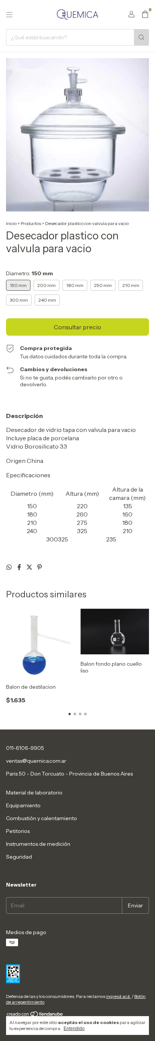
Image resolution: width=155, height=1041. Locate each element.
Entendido (74, 1028)
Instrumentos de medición (38, 844)
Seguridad (19, 856)
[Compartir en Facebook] (19, 567)
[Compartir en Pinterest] (39, 567)
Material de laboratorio (34, 792)
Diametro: (29, 273)
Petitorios (18, 831)
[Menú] (9, 14)
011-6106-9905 (25, 748)
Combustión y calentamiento (41, 818)
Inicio (11, 223)
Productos (31, 223)
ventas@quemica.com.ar (36, 760)
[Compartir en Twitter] (29, 567)
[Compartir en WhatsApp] (9, 567)
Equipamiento (23, 805)
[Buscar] (141, 37)
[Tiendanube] (35, 1015)
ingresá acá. (118, 996)
